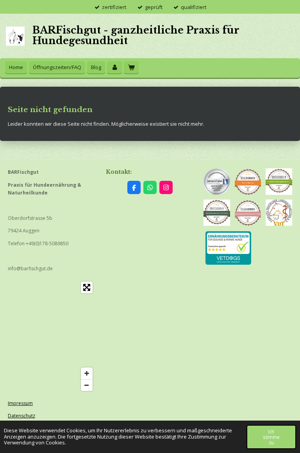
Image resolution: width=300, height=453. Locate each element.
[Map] (52, 336)
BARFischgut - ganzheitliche (135, 35)
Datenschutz (21, 415)
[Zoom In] (87, 373)
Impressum (20, 403)
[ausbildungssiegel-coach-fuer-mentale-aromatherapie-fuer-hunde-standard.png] (216, 181)
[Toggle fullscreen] (87, 287)
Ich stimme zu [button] (271, 437)
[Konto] (114, 67)
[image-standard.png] (279, 181)
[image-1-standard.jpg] (279, 212)
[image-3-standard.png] (248, 212)
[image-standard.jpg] (216, 212)
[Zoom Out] (87, 385)
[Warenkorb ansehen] (131, 67)
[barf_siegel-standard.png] (248, 181)
